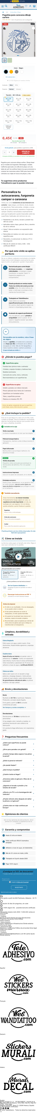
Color (18, 68)
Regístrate (19, 887)
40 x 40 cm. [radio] (18, 104)
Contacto (4, 932)
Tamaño (18, 95)
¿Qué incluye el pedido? (11, 770)
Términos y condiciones (7, 928)
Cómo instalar (18, 919)
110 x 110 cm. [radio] (18, 121)
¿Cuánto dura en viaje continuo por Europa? (15, 806)
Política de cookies (6, 929)
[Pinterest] (6, 1109)
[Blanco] (22, 72)
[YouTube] (8, 1109)
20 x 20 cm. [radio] (8, 99)
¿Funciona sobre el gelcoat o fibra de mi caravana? (17, 780)
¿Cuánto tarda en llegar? (11, 774)
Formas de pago (16, 918)
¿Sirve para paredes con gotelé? (14, 749)
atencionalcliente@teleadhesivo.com (11, 934)
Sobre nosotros (5, 922)
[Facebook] (3, 1109)
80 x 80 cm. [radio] (18, 115)
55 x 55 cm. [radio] (18, 110)
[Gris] (16, 72)
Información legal (6, 926)
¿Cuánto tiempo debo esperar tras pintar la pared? (17, 755)
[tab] (4, 60)
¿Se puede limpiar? (9, 765)
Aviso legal (33, 928)
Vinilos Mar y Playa (15, 12)
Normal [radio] (11, 89)
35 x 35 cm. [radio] (8, 104)
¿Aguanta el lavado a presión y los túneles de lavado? (15, 786)
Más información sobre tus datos (9, 892)
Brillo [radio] (16, 85)
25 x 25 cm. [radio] (18, 99)
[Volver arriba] (1, 1112)
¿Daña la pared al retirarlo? (12, 760)
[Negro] (6, 72)
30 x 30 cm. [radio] (28, 99)
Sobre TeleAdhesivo (6, 923)
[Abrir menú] (3, 6)
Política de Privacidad (23, 882)
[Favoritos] (26, 6)
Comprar (3, 916)
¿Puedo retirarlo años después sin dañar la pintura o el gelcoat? (17, 800)
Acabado (4, 85)
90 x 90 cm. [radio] (28, 115)
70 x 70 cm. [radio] (8, 115)
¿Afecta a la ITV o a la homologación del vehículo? (17, 793)
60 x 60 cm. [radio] (28, 110)
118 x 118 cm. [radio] (28, 121)
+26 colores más (10, 77)
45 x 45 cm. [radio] (28, 104)
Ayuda (33, 934)
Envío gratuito (9, 147)
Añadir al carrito (26, 152)
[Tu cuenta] (30, 6)
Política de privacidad (22, 928)
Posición (4, 89)
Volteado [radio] (18, 89)
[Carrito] (34, 6)
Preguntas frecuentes (7, 919)
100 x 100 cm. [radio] (8, 121)
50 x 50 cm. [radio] (8, 110)
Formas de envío (5, 918)
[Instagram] (1, 1109)
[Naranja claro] (11, 72)
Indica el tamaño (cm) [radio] (8, 127)
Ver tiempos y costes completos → (14, 707)
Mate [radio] (11, 85)
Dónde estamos (28, 923)
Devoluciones (26, 918)
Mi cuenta (27, 934)
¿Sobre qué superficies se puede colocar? (14, 744)
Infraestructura (18, 923)
